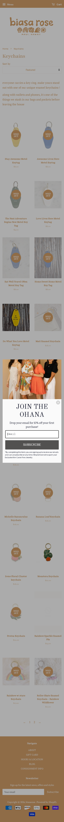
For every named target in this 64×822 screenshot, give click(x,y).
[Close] (58, 402)
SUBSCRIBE (32, 445)
